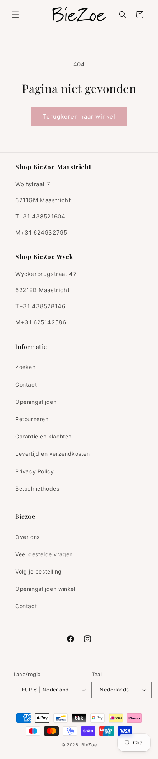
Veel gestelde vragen (44, 554)
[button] (15, 14)
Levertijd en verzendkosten (52, 453)
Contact (26, 384)
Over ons (27, 537)
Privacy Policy (34, 471)
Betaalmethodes (37, 488)
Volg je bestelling (38, 571)
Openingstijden (35, 402)
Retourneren (32, 419)
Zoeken (25, 367)
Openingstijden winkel (45, 588)
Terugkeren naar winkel (79, 116)
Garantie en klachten (43, 436)
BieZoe (89, 744)
